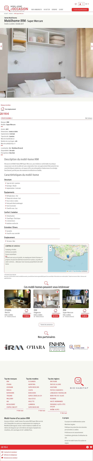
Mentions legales (70, 424)
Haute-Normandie (56, 401)
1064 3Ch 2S (32, 399)
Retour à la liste (5, 105)
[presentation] (1, 46)
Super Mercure (33, 387)
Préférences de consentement (74, 432)
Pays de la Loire (55, 384)
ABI (8, 401)
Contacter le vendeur (10, 452)
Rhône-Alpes (54, 409)
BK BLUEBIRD (11, 404)
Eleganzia (32, 381)
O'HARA (9, 384)
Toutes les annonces (46, 324)
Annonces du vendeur (10, 458)
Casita (30, 390)
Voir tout (20, 410)
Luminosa (31, 404)
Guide (61, 9)
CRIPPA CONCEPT (12, 407)
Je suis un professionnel (80, 9)
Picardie (53, 399)
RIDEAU (9, 390)
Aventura (31, 384)
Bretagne (53, 381)
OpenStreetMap (77, 271)
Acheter (47, 9)
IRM (8, 381)
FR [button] (86, 4)
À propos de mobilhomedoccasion (75, 421)
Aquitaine (53, 387)
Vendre (54, 9)
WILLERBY (10, 399)
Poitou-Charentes (56, 390)
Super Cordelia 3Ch (35, 396)
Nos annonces (36, 9)
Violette (31, 401)
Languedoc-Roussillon (58, 393)
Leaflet (69, 271)
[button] (87, 447)
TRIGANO (9, 396)
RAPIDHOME (10, 393)
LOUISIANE (10, 387)
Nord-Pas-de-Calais (57, 396)
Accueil (6, 13)
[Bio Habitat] (79, 388)
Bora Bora (32, 393)
